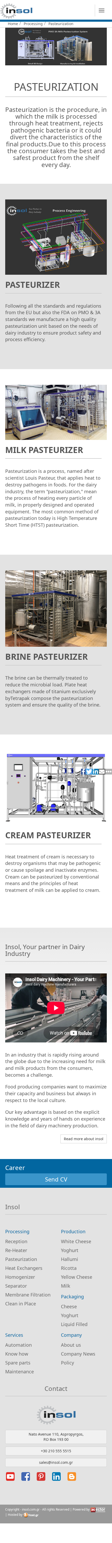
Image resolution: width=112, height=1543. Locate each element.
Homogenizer (20, 1277)
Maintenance (19, 1371)
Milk (65, 1286)
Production (73, 1231)
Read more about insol (83, 1138)
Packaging (72, 1296)
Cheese (69, 1306)
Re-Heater (16, 1250)
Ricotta (69, 1268)
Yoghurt (69, 1250)
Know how (16, 1354)
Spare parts (17, 1363)
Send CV (56, 1179)
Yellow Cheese (76, 1277)
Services (14, 1335)
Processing (33, 23)
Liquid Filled (74, 1324)
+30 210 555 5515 (56, 1450)
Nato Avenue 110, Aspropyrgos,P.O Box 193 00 (56, 1437)
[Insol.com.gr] (16, 11)
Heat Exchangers (23, 1268)
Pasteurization (21, 1259)
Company (71, 1335)
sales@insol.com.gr (56, 1462)
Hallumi (69, 1259)
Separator (16, 1286)
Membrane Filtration (28, 1295)
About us (71, 1345)
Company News (78, 1354)
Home (13, 23)
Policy (67, 1363)
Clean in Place (20, 1303)
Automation (18, 1345)
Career (15, 1167)
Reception (16, 1241)
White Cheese (76, 1241)
